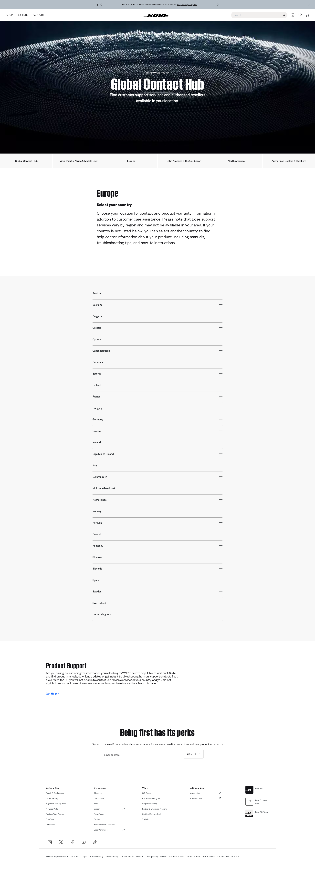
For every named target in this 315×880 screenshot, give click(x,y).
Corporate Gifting (149, 804)
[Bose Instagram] (49, 842)
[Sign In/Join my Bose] (292, 15)
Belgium (97, 304)
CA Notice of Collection (132, 856)
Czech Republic (101, 350)
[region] (159, 4)
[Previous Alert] (101, 4)
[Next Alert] (218, 4)
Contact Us (50, 824)
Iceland (97, 442)
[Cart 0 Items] (307, 15)
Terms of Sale (193, 856)
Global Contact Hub (26, 160)
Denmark (98, 362)
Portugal (97, 522)
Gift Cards (146, 793)
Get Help (51, 693)
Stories (97, 819)
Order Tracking (52, 798)
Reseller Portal (196, 798)
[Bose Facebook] (72, 842)
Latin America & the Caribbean (184, 160)
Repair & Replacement (55, 793)
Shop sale (181, 4)
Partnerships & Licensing (104, 824)
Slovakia (97, 557)
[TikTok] (95, 842)
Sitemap (75, 856)
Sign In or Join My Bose (56, 804)
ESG (96, 804)
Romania (98, 545)
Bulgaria (97, 316)
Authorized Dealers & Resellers (289, 160)
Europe (131, 160)
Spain (96, 580)
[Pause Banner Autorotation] (97, 4)
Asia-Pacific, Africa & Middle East (78, 160)
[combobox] (259, 15)
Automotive (195, 793)
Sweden (97, 591)
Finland (97, 385)
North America (236, 160)
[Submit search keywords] (284, 15)
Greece (97, 430)
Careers (97, 809)
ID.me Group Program (151, 798)
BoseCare (50, 819)
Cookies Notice (176, 856)
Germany (98, 419)
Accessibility (112, 856)
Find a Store (99, 798)
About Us (98, 793)
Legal (84, 856)
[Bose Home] (157, 15)
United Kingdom (102, 614)
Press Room (99, 814)
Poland (97, 534)
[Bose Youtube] (83, 842)
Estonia (97, 373)
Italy (95, 465)
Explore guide (191, 4)
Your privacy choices (156, 856)
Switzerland (99, 602)
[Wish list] (300, 15)
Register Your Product (55, 814)
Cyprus (97, 339)
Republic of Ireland (103, 453)
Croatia (97, 327)
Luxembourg (100, 476)
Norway (97, 511)
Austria (97, 293)
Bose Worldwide (100, 830)
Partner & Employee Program (154, 809)
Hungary (97, 407)
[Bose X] (61, 842)
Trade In (145, 819)
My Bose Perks (52, 809)
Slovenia (97, 568)
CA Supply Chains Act (228, 856)
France (96, 396)
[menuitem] (11, 15)
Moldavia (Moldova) (104, 488)
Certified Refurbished (151, 814)
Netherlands (99, 499)
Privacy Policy (96, 856)
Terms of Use (208, 856)
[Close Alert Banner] (309, 4)
